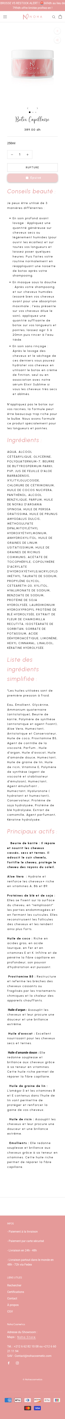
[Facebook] (8, 1362)
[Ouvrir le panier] (60, 16)
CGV (10, 1311)
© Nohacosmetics (32, 1379)
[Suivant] (37, 108)
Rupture (32, 167)
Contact (12, 1298)
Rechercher (14, 1285)
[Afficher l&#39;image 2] (32, 112)
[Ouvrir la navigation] (5, 16)
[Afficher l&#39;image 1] (30, 112)
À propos (13, 1305)
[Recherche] (53, 16)
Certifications (15, 1292)
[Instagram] (17, 1362)
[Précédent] (27, 108)
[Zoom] (57, 31)
